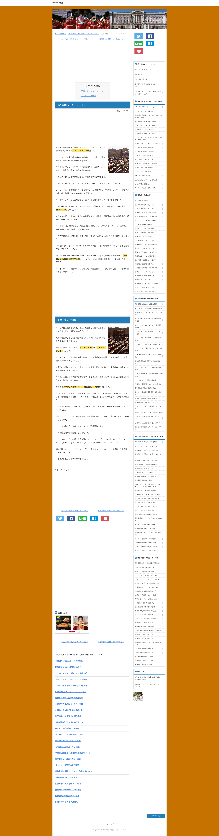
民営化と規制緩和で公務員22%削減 (146, 546)
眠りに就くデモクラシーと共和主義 (146, 180)
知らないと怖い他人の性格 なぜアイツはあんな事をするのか (148, 678)
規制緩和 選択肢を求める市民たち (69, 722)
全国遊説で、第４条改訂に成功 (68, 741)
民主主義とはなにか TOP (143, 69)
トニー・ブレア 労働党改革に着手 (69, 734)
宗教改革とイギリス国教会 (143, 236)
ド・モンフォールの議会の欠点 (144, 224)
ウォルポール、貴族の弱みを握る (145, 291)
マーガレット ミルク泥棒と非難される (147, 498)
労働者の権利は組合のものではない (146, 542)
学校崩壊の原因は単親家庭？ (67, 777)
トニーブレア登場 (88, 96)
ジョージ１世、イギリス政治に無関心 (146, 283)
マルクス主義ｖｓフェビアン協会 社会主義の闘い (148, 369)
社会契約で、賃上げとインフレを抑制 (146, 450)
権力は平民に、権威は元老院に (144, 159)
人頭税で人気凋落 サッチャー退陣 (69, 704)
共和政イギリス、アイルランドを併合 (146, 248)
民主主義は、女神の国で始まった (145, 129)
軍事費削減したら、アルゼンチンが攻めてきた (149, 519)
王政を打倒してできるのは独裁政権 (146, 268)
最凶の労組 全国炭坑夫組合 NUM (145, 524)
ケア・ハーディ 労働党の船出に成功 (146, 380)
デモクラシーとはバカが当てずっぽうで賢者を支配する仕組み (149, 138)
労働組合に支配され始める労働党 (69, 661)
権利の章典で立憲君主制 (142, 279)
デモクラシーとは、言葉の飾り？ (145, 111)
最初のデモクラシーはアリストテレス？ (147, 121)
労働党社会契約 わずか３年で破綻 (145, 476)
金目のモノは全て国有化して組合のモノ (147, 423)
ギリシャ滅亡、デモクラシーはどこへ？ (147, 144)
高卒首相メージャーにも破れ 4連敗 (146, 599)
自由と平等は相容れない (142, 184)
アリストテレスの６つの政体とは (145, 125)
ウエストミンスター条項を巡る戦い (146, 220)
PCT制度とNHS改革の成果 (66, 802)
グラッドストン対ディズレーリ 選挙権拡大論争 (148, 339)
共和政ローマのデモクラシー (144, 147)
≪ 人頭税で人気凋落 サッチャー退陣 (74, 39)
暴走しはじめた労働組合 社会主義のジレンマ (148, 418)
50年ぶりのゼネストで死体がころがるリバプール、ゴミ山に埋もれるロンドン (149, 485)
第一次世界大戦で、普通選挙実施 (145, 388)
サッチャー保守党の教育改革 (67, 765)
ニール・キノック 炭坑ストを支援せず (71, 673)
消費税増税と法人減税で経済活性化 (146, 514)
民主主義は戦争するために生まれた (146, 133)
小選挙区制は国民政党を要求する (69, 710)
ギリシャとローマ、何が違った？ (145, 155)
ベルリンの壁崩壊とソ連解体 (67, 728)
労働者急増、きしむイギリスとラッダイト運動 (149, 314)
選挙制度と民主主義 (141, 79)
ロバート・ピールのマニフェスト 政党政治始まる (148, 326)
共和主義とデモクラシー (142, 175)
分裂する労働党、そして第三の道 (145, 550)
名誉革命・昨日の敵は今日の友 (144, 275)
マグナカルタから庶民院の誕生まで (146, 228)
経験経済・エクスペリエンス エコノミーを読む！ (148, 685)
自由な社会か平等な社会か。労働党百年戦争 (149, 308)
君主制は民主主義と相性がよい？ (145, 264)
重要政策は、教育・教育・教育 (68, 759)
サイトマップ (109, 824)
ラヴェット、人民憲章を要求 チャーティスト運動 (148, 333)
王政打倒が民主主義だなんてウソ (145, 260)
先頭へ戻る (156, 816)
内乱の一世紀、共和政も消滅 (144, 167)
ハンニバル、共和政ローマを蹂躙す (146, 163)
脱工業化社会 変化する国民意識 (68, 716)
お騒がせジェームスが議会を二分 (145, 272)
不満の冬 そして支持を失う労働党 (145, 490)
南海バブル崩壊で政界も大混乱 (144, 287)
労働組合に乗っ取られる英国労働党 (146, 442)
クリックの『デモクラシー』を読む (146, 107)
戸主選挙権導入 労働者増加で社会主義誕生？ (147, 362)
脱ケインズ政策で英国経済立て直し (146, 510)
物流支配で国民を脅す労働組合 (144, 480)
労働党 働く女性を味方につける (68, 784)
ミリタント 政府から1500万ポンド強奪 (71, 686)
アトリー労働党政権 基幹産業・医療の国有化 (148, 393)
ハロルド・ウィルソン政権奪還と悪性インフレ (149, 407)
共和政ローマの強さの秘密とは (144, 151)
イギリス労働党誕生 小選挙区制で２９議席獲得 (149, 375)
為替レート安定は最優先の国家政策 (146, 464)
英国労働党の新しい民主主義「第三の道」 (148, 563)
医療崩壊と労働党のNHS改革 (67, 796)
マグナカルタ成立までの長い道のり (146, 213)
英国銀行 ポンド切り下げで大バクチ (146, 460)
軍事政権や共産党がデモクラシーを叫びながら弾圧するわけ (149, 116)
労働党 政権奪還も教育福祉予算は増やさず (72, 753)
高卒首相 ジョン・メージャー (93, 91)
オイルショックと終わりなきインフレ (146, 446)
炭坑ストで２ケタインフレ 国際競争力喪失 (149, 413)
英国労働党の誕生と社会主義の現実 (146, 304)
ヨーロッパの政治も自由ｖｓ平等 (145, 188)
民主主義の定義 (139, 74)
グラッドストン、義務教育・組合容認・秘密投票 (149, 349)
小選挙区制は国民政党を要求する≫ (111, 39)
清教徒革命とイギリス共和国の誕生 (146, 244)
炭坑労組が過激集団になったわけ (145, 528)
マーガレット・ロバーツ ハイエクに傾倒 (147, 494)
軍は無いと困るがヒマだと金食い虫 (146, 252)
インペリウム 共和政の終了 (144, 171)
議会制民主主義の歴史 (141, 200)
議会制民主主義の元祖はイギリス (145, 205)
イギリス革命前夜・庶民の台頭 (144, 232)
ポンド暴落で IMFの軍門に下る (144, 468)
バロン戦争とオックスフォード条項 (146, 216)
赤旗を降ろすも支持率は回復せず (69, 698)
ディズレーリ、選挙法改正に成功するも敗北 (149, 344)
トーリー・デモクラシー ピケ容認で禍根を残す (148, 356)
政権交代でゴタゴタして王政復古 (145, 256)
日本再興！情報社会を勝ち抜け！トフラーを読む (148, 85)
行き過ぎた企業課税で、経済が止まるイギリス (149, 455)
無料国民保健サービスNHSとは (68, 790)
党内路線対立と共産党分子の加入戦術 (146, 402)
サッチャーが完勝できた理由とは (145, 539)
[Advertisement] (92, 62)
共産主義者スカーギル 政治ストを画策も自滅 (148, 534)
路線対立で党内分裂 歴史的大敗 (68, 667)
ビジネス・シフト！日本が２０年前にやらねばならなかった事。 (148, 93)
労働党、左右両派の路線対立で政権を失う (148, 398)
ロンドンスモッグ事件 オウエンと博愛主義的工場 (148, 320)
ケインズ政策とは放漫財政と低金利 (146, 506)
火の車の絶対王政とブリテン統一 (145, 240)
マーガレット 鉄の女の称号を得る (145, 502)
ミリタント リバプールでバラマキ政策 (71, 679)
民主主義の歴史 (57, 3)
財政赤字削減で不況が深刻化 (144, 472)
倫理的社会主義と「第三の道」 (68, 747)
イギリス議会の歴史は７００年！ (145, 209)
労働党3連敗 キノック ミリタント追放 (70, 692)
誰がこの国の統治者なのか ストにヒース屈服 (148, 428)
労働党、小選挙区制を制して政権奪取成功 (148, 384)
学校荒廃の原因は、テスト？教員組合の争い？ (74, 771)
